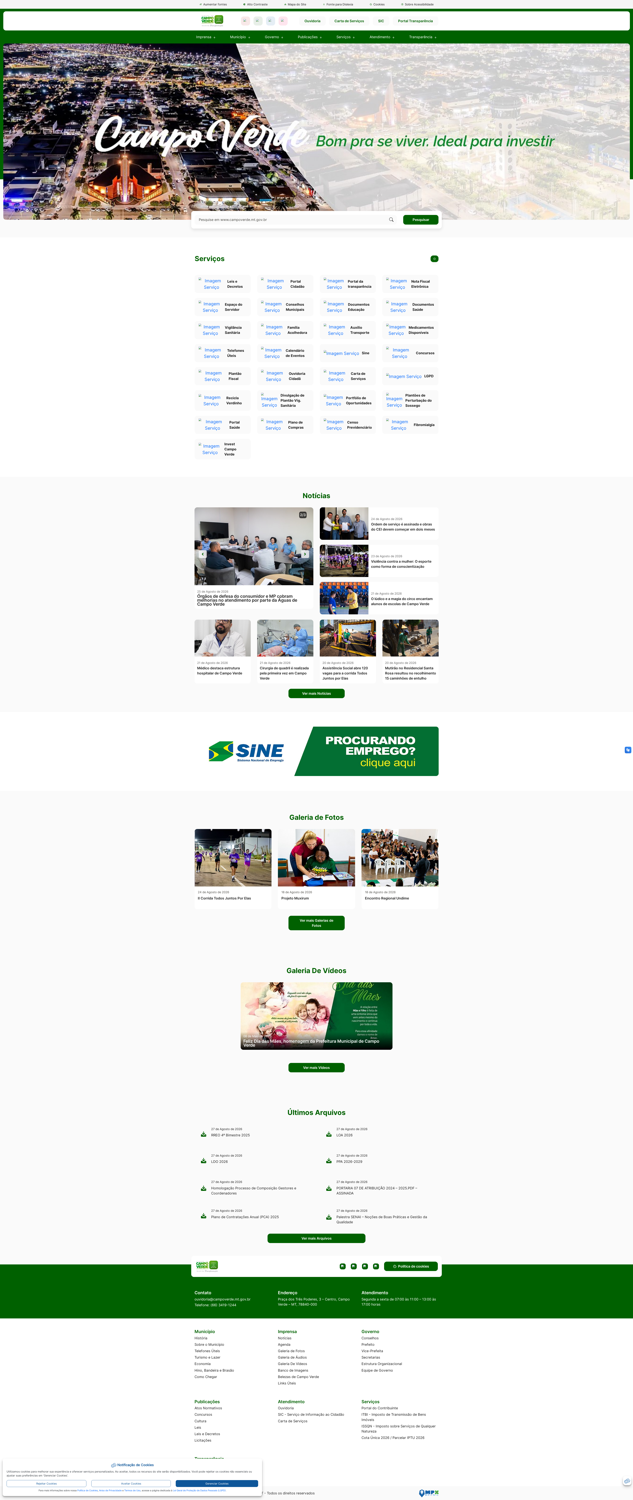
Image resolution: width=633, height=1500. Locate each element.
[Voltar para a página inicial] (223, 1266)
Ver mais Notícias (316, 693)
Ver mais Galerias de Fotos (316, 923)
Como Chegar (206, 1377)
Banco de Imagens (293, 1370)
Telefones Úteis (207, 1351)
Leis (198, 1427)
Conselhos (370, 1338)
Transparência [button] (421, 37)
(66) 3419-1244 (223, 1305)
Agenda (284, 1344)
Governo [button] (272, 37)
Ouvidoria (312, 21)
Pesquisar (421, 220)
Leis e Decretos (207, 1434)
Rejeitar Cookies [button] (46, 1483)
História (201, 1338)
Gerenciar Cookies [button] (216, 1483)
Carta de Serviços (349, 21)
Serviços (210, 259)
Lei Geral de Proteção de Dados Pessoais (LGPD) (199, 1490)
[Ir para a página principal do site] (212, 21)
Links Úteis (287, 1383)
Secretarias (371, 1357)
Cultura (200, 1421)
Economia (203, 1364)
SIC (381, 21)
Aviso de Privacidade (110, 1490)
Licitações (203, 1440)
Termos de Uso (132, 1490)
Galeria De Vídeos (292, 1364)
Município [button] (238, 37)
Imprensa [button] (204, 37)
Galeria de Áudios (292, 1357)
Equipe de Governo (377, 1370)
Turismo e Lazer (207, 1357)
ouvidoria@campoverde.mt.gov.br (223, 1299)
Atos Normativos (208, 1408)
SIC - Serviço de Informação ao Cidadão (311, 1414)
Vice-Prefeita (372, 1351)
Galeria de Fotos (291, 1351)
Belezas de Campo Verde (298, 1377)
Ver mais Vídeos (316, 1068)
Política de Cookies (87, 1490)
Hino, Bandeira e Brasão (214, 1370)
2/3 (303, 515)
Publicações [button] (308, 37)
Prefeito (368, 1344)
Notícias (284, 1338)
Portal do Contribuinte (380, 1408)
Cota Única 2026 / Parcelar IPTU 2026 (393, 1438)
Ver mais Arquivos (316, 1238)
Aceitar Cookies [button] (131, 1483)
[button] (377, 4)
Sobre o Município (209, 1344)
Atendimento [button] (380, 37)
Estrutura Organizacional (382, 1364)
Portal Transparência (415, 21)
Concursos (203, 1414)
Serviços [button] (344, 37)
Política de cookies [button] (413, 1266)
